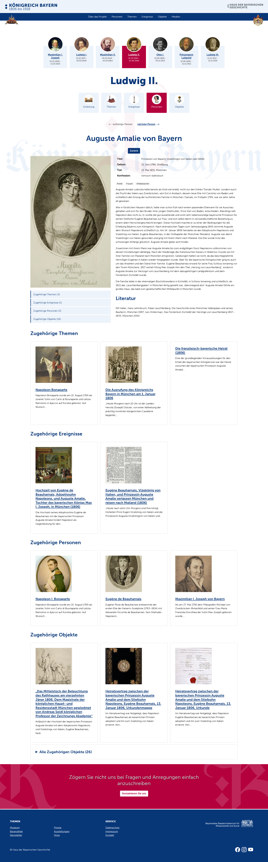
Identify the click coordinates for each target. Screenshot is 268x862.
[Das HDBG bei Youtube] (250, 849)
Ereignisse (147, 16)
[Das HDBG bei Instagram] (244, 849)
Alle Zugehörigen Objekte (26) (65, 752)
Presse (57, 827)
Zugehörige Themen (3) (46, 294)
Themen (132, 16)
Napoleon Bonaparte (51, 390)
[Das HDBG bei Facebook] (237, 849)
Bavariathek (16, 831)
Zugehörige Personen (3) (47, 310)
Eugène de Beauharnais (123, 599)
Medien (176, 16)
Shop (57, 835)
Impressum (111, 831)
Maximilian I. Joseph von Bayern (200, 599)
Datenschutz (112, 827)
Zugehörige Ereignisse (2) (47, 302)
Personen (117, 16)
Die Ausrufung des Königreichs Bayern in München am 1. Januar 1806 (130, 394)
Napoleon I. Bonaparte (53, 599)
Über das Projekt (97, 16)
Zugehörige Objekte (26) (47, 319)
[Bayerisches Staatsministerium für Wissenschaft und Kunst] (224, 826)
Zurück (134, 150)
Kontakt (109, 835)
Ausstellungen (61, 831)
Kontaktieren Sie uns (134, 793)
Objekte (162, 16)
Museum (15, 827)
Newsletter (16, 835)
